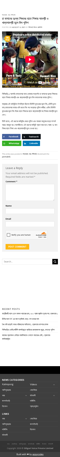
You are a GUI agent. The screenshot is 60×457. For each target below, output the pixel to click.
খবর (9, 15)
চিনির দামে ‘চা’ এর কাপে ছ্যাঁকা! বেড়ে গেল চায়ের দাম (20, 318)
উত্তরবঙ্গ (4, 15)
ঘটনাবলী (33, 395)
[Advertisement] (19, 285)
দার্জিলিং (32, 400)
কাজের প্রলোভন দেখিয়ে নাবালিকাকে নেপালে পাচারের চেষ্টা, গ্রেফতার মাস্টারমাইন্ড (26, 337)
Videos (33, 384)
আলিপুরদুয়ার (6, 389)
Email (8, 218)
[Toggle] (54, 384)
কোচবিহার (33, 389)
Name (9, 205)
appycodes (38, 454)
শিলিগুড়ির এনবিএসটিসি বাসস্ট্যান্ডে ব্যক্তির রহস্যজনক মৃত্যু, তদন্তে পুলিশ (28, 329)
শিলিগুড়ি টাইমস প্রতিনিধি (35, 27)
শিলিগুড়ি (13, 15)
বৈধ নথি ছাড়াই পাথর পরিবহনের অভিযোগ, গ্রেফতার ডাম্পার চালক (25, 324)
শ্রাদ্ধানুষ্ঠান (34, 406)
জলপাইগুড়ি (6, 400)
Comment (11, 181)
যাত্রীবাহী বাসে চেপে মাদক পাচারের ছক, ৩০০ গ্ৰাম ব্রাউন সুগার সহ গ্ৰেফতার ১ (30, 313)
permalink (6, 156)
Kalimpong (7, 384)
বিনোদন (4, 406)
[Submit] (55, 261)
